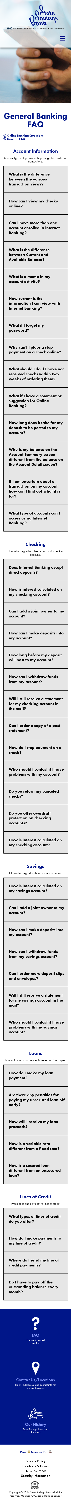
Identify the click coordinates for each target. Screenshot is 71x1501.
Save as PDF (39, 1452)
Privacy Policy (35, 1461)
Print (23, 1452)
